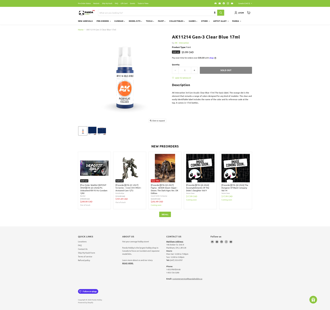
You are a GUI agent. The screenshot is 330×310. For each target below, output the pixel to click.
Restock (96, 3)
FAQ (116, 3)
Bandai (82, 196)
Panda (236, 21)
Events (132, 3)
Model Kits (135, 21)
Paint (161, 21)
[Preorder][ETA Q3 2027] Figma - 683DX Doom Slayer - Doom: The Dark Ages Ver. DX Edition (164, 189)
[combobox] (154, 13)
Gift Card (124, 3)
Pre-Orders (103, 21)
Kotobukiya (120, 193)
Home (81, 29)
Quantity (176, 64)
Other (204, 21)
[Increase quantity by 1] (194, 70)
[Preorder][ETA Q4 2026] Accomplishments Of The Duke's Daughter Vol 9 (197, 188)
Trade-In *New (143, 3)
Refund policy (84, 260)
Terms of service (85, 256)
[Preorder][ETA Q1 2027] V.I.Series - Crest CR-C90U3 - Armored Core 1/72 (129, 188)
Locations (82, 241)
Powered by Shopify (85, 302)
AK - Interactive (182, 42)
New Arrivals (85, 21)
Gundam (119, 21)
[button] (215, 13)
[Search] (220, 13)
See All (165, 214)
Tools (149, 21)
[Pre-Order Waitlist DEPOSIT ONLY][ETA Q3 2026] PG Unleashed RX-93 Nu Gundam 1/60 (93, 189)
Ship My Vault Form (86, 252)
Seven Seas (190, 193)
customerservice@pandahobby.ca (187, 278)
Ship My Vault (107, 3)
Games (192, 21)
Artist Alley (220, 21)
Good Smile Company (159, 196)
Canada (244, 3)
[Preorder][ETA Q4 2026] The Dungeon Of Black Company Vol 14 (234, 188)
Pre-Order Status (84, 3)
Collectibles (176, 21)
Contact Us (83, 249)
